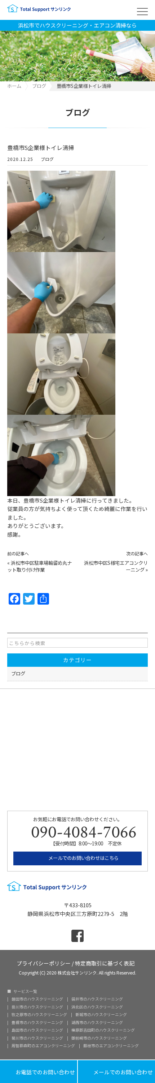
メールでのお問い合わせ (116, 1071)
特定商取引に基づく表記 (104, 962)
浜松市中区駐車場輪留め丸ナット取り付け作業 (39, 566)
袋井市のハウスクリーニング (97, 999)
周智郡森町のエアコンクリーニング (43, 1046)
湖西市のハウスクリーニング (97, 1023)
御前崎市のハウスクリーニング (99, 1038)
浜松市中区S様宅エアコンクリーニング (116, 566)
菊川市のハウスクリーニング (37, 1038)
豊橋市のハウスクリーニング (37, 1023)
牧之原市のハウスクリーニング (39, 1015)
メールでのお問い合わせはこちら (83, 857)
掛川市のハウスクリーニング (37, 1007)
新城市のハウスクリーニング (101, 1015)
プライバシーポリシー (44, 962)
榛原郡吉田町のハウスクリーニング (103, 1030)
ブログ (47, 159)
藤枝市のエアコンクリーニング (111, 1046)
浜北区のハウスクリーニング (97, 1007)
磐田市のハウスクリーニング (37, 999)
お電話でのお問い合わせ (38, 1071)
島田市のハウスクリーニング (37, 1030)
